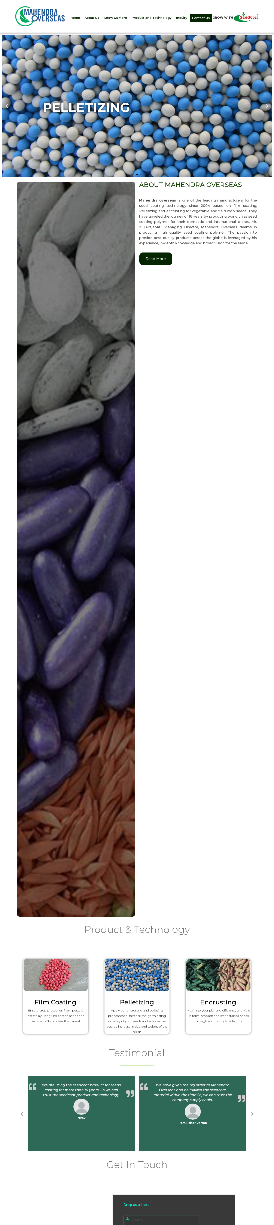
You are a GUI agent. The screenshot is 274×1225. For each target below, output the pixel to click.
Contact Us (201, 18)
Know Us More (115, 18)
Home (75, 18)
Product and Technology (151, 18)
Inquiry (181, 18)
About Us (92, 18)
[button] (133, 174)
